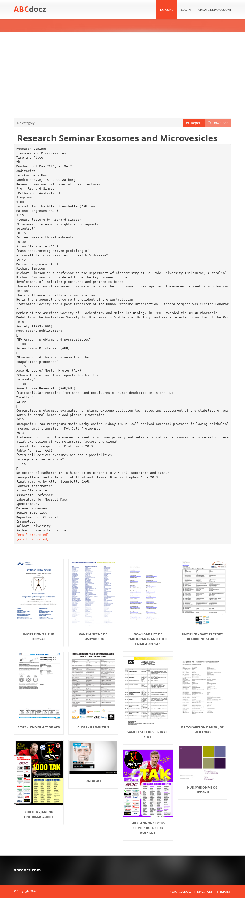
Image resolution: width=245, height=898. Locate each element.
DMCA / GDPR (205, 891)
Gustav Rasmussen (93, 727)
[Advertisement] (122, 75)
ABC (30, 9)
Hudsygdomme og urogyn (202, 789)
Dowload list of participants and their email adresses (148, 639)
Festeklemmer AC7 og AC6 (39, 727)
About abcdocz (180, 891)
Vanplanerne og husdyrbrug (93, 636)
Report (195, 123)
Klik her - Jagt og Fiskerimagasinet (38, 814)
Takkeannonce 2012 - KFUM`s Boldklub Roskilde (147, 828)
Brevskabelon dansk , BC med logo (202, 729)
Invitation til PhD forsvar (38, 636)
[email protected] (32, 535)
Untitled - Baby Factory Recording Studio (202, 636)
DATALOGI (93, 781)
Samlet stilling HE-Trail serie (147, 734)
